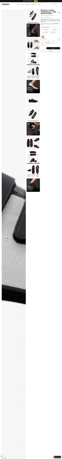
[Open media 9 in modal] (33, 114)
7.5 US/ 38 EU (52, 40)
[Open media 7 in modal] (33, 86)
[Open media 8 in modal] (33, 100)
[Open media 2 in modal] (33, 16)
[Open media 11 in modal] (33, 143)
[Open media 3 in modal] (33, 30)
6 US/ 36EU (42, 40)
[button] (2, 456)
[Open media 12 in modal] (33, 157)
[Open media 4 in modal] (33, 44)
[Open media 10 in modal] (33, 128)
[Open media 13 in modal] (33, 171)
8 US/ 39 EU (57, 40)
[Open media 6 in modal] (33, 72)
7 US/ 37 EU (47, 40)
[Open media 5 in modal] (33, 58)
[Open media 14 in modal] (33, 185)
